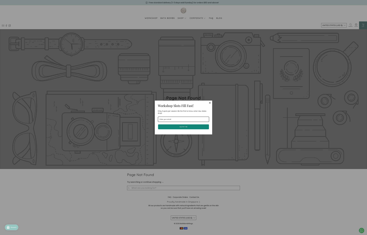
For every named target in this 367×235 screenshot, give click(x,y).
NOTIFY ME (183, 127)
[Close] (210, 103)
